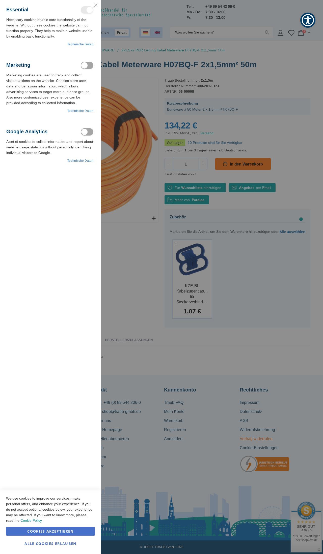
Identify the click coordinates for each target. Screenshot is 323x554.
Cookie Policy (31, 520)
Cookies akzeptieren (50, 531)
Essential (87, 10)
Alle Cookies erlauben (50, 543)
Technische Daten (80, 44)
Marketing (87, 65)
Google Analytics (87, 132)
